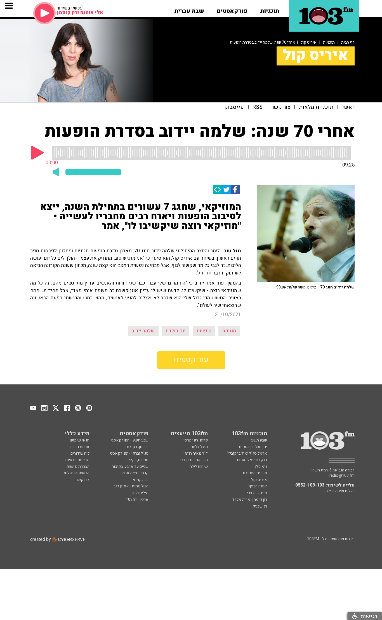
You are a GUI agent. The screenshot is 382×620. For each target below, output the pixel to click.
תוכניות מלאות (316, 107)
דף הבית (348, 42)
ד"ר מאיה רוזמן (195, 453)
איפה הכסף (257, 486)
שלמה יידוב (143, 330)
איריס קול (309, 42)
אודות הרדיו (79, 447)
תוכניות (329, 42)
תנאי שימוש (79, 440)
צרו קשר (82, 480)
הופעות (204, 330)
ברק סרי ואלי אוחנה (251, 460)
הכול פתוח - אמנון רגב (131, 486)
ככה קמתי (140, 480)
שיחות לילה (199, 466)
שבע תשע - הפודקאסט (129, 440)
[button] (269, 9)
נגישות (367, 616)
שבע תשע (259, 440)
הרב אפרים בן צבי (194, 460)
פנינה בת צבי (257, 493)
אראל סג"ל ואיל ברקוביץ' (247, 453)
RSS (258, 107)
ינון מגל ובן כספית (253, 447)
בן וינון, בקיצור (137, 447)
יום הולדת (175, 330)
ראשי (348, 107)
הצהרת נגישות (78, 466)
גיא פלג (260, 466)
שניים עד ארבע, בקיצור (130, 466)
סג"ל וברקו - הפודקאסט (129, 453)
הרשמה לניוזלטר (76, 473)
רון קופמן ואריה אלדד (249, 499)
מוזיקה (229, 330)
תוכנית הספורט (255, 473)
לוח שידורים (79, 453)
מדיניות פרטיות (77, 460)
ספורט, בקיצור (137, 460)
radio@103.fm (342, 476)
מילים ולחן (140, 493)
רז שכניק (260, 506)
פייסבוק (234, 107)
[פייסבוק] (235, 189)
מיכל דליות (199, 447)
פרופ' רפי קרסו (195, 440)
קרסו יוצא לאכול (135, 473)
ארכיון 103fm (137, 499)
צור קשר (280, 107)
